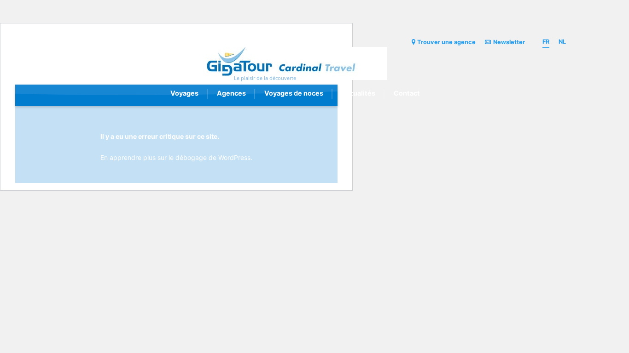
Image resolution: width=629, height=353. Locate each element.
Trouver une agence (446, 42)
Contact (407, 93)
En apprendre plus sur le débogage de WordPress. (176, 157)
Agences (231, 93)
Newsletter (509, 42)
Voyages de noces (293, 93)
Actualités (358, 93)
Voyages (184, 93)
